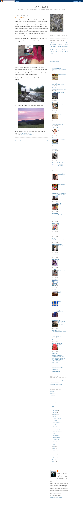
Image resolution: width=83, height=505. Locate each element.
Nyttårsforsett (65, 49)
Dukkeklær (66, 44)
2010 (53, 406)
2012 (53, 402)
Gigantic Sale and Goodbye (57, 336)
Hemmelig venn (65, 46)
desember (55, 408)
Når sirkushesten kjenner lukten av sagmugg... (61, 323)
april (54, 450)
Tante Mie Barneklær (57, 244)
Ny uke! (60, 114)
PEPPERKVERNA (56, 203)
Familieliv (53, 46)
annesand (41, 6)
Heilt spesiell (55, 127)
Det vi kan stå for (61, 194)
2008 (53, 461)
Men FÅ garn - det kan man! (59, 424)
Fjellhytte (54, 289)
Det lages (55, 420)
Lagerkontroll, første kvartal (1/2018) (59, 89)
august (55, 416)
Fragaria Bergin (56, 88)
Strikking (23, 134)
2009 (53, 459)
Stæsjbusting (30, 134)
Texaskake (52, 395)
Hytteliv (60, 48)
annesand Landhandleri (57, 343)
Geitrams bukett (61, 93)
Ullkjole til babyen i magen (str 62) (59, 331)
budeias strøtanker (56, 320)
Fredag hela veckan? (57, 422)
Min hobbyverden (56, 330)
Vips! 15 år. (55, 441)
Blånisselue (60, 311)
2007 (53, 464)
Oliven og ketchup (57, 418)
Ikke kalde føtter (56, 437)
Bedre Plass (64, 42)
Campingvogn (53, 44)
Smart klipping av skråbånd (56, 384)
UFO (55, 53)
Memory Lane (56, 439)
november (55, 410)
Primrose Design (56, 148)
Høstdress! (60, 245)
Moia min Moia (55, 259)
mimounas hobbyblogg (57, 367)
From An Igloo (55, 365)
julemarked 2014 (61, 184)
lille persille (55, 353)
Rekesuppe (52, 391)
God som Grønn (55, 138)
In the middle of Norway (58, 431)
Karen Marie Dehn (56, 68)
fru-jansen (54, 183)
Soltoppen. (54, 73)
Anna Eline (54, 235)
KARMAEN (55, 369)
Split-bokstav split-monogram (58, 84)
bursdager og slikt (61, 270)
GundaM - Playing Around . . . (59, 92)
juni (54, 446)
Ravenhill (54, 335)
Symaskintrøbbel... (62, 74)
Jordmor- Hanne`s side (57, 102)
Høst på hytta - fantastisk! (61, 291)
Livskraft (52, 49)
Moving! (54, 256)
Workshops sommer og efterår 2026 (59, 69)
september (55, 414)
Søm (66, 51)
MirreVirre (54, 113)
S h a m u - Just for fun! (57, 163)
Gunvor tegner (55, 254)
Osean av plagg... (56, 429)
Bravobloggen (55, 279)
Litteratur (66, 48)
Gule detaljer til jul (61, 174)
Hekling (60, 46)
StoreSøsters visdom (56, 340)
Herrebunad (53, 48)
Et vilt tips (60, 204)
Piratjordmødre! (61, 104)
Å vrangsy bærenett (54, 382)
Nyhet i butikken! (61, 139)
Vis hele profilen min (56, 497)
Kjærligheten (56, 427)
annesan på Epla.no (54, 61)
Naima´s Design (55, 223)
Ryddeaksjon (56, 435)
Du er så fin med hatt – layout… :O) (62, 215)
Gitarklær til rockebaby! (60, 164)
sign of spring (54, 149)
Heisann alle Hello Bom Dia (57, 124)
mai (54, 448)
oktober (55, 412)
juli (54, 444)
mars (54, 452)
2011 (53, 404)
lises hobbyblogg (56, 371)
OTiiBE (54, 269)
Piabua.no (54, 123)
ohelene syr (54, 83)
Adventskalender (54, 42)
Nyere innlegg (18, 140)
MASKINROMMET (56, 300)
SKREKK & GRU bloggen (58, 173)
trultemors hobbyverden (57, 310)
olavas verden (55, 213)
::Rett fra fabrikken (62, 260)
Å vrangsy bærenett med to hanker (57, 380)
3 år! (54, 433)
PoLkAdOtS (55, 363)
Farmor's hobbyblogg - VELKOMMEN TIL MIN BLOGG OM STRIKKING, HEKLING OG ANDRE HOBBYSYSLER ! (58, 358)
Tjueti (51, 53)
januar (54, 457)
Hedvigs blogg (55, 233)
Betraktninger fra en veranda (59, 193)
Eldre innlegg (45, 140)
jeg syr (53, 238)
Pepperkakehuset (56, 152)
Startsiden (31, 140)
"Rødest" (60, 344)
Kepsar (59, 224)
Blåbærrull (52, 393)
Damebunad (60, 44)
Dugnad (59, 301)
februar (55, 455)
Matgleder (58, 49)
